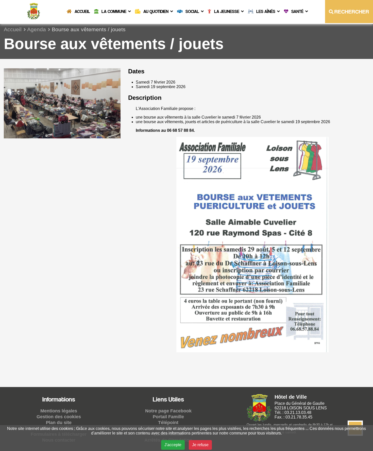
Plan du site (59, 422)
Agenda (36, 29)
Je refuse (200, 445)
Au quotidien (155, 11)
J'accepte (172, 445)
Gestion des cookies (59, 416)
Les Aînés (265, 11)
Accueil (82, 11)
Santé (297, 11)
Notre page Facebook (168, 410)
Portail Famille (168, 416)
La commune (113, 11)
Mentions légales (58, 410)
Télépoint (168, 422)
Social (192, 11)
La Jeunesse (226, 11)
